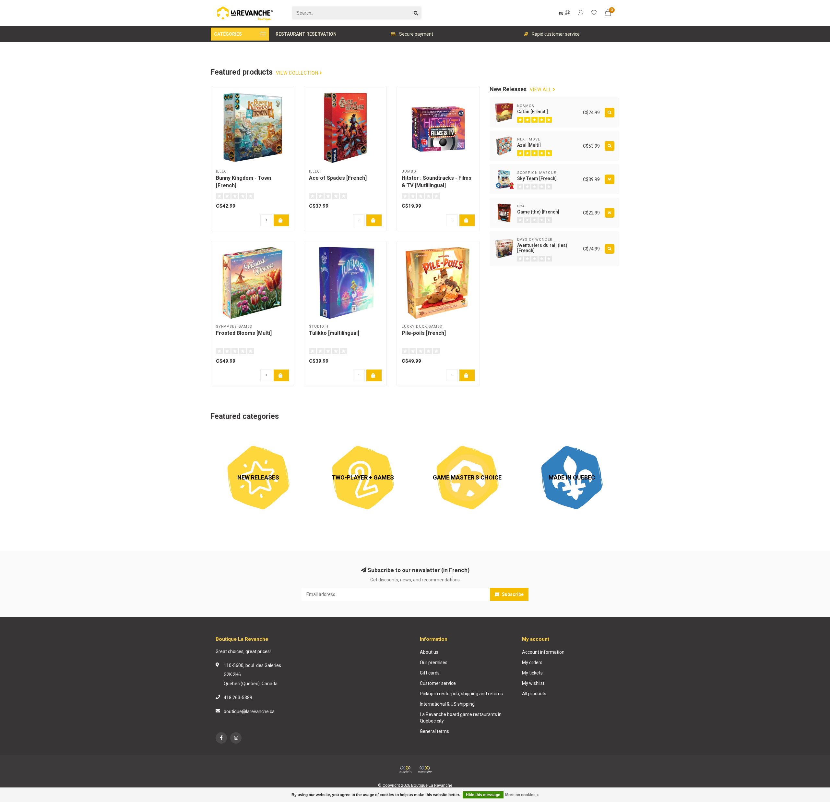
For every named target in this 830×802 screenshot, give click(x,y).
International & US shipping (447, 704)
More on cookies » (522, 795)
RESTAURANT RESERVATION (306, 34)
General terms (434, 731)
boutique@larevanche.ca (249, 711)
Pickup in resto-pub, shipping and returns (461, 693)
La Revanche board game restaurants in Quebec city (461, 717)
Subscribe (512, 594)
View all (541, 89)
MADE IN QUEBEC (542, 433)
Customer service (438, 683)
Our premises (433, 662)
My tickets (532, 672)
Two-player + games (336, 433)
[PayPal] (425, 769)
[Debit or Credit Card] (405, 769)
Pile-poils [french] (424, 333)
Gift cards (430, 672)
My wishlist (533, 683)
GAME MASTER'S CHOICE (446, 433)
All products (534, 693)
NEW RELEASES (227, 433)
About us (429, 652)
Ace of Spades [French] (338, 178)
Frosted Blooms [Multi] (244, 333)
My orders (532, 662)
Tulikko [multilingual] (334, 333)
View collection (298, 73)
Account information (543, 652)
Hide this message (483, 795)
